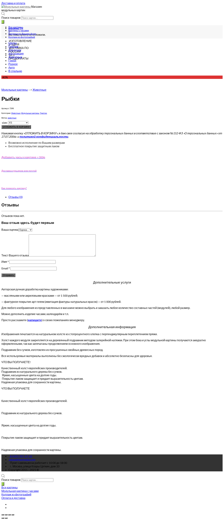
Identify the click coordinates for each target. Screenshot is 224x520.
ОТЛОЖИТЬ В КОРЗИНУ (16, 127)
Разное (13, 64)
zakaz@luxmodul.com (22, 459)
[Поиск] (2, 22)
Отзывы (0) (15, 197)
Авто (11, 67)
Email (5, 268)
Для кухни (14, 50)
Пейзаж (13, 46)
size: (4, 122)
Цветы (12, 43)
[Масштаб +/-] (12, 514)
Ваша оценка (9, 229)
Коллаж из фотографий (21, 37)
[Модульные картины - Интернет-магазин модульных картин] (16, 6)
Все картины (15, 27)
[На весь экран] (9, 514)
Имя (5, 261)
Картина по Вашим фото (22, 33)
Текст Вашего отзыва (15, 255)
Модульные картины (14, 89)
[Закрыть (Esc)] (2, 514)
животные (12, 118)
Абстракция (16, 53)
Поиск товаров (10, 17)
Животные (15, 57)
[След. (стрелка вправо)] (6, 518)
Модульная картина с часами (20, 491)
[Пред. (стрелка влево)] (2, 518)
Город (12, 60)
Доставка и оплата (13, 3)
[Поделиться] (6, 514)
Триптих (43, 113)
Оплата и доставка (13, 498)
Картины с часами (18, 30)
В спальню (15, 71)
